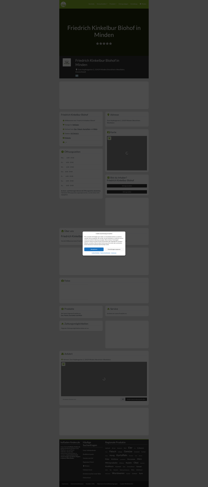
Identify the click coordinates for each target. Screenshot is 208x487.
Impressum (113, 253)
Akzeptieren (94, 249)
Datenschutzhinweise (105, 253)
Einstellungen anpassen (114, 249)
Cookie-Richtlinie (96, 253)
